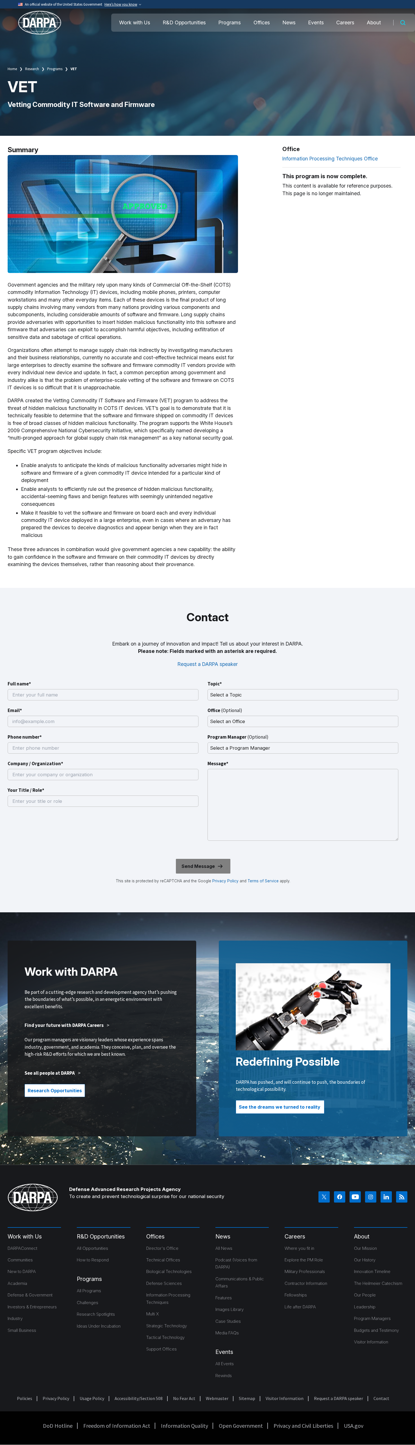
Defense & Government (30, 1295)
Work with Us (134, 22)
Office (224, 710)
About (374, 22)
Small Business (22, 1330)
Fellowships (296, 1295)
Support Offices (161, 1349)
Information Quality (184, 1425)
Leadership (364, 1306)
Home (12, 68)
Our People (365, 1295)
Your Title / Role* (26, 790)
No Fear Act (184, 1398)
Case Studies (228, 1321)
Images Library (229, 1309)
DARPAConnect (22, 1248)
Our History (364, 1260)
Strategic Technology (166, 1325)
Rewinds (223, 1375)
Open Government (241, 1425)
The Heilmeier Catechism (378, 1283)
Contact (381, 1398)
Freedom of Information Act (116, 1425)
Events (316, 22)
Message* (217, 763)
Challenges (87, 1302)
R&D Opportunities (184, 22)
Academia (17, 1283)
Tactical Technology (165, 1337)
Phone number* (25, 737)
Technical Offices (163, 1260)
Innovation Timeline (372, 1271)
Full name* (19, 684)
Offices (262, 22)
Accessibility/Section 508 (139, 1398)
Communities (20, 1260)
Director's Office (162, 1248)
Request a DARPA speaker (208, 664)
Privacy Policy (225, 881)
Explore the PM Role (304, 1260)
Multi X (152, 1314)
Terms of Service (262, 881)
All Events (224, 1363)
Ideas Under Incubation (99, 1326)
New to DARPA (22, 1271)
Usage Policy (92, 1398)
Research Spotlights (96, 1314)
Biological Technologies (169, 1271)
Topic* (214, 684)
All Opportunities (92, 1248)
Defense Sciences (164, 1283)
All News (223, 1248)
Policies (24, 1398)
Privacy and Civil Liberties (303, 1425)
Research (32, 68)
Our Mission (365, 1248)
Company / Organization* (35, 763)
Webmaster (217, 1398)
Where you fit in (299, 1248)
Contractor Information (306, 1283)
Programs (229, 22)
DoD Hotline (58, 1425)
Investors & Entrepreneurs (32, 1306)
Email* (15, 710)
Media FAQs (227, 1333)
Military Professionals (305, 1271)
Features (223, 1297)
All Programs (89, 1290)
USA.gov (353, 1425)
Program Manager (237, 737)
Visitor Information (371, 1342)
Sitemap (247, 1398)
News (289, 22)
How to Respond (93, 1260)
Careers (345, 22)
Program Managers (372, 1318)
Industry (15, 1318)
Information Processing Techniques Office (330, 159)
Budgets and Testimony (376, 1330)
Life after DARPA (300, 1306)
